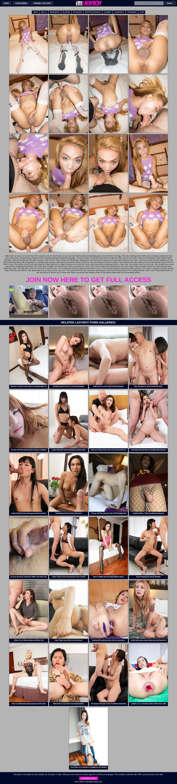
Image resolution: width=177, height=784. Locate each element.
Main (6, 3)
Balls (44, 12)
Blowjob (77, 12)
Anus (35, 12)
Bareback (54, 12)
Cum (142, 12)
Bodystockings (93, 12)
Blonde (66, 12)
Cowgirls (119, 12)
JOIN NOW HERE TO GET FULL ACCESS (88, 279)
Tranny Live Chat (42, 3)
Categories (21, 3)
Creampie (132, 12)
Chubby (107, 12)
